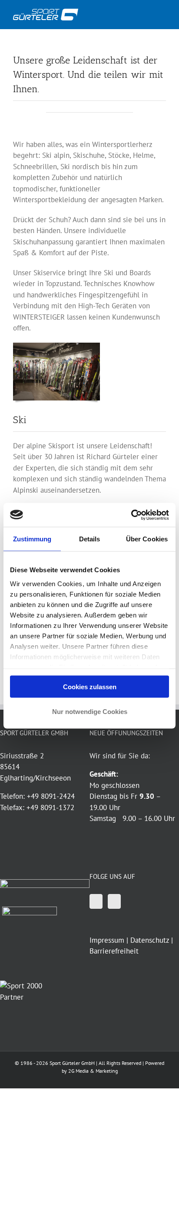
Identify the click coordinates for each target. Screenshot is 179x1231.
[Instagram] (114, 901)
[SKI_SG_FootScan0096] (56, 346)
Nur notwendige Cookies (89, 711)
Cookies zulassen (89, 687)
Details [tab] (89, 539)
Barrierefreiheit (114, 951)
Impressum (107, 940)
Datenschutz (149, 940)
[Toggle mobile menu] (162, 13)
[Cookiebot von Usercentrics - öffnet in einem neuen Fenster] (131, 514)
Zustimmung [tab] (32, 539)
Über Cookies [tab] (147, 539)
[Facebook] (96, 901)
